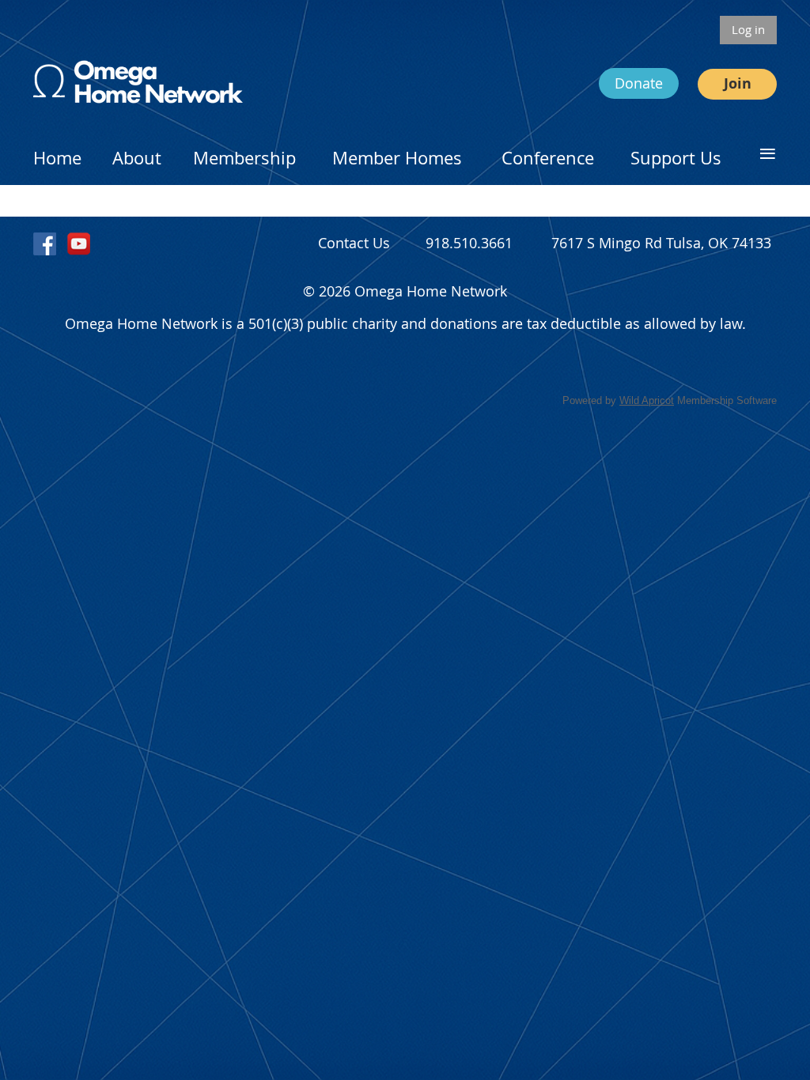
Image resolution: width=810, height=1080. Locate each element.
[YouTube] (78, 243)
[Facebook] (44, 243)
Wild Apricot (646, 400)
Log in (748, 29)
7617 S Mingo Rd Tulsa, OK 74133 (661, 242)
